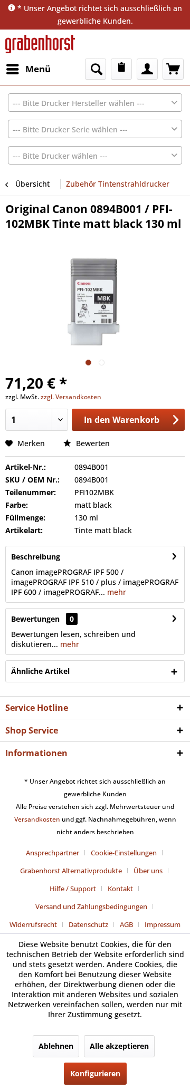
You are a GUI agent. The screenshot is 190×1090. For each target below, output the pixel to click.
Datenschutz (88, 924)
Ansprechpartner (52, 852)
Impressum (162, 924)
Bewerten (92, 443)
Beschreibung (35, 557)
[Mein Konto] (147, 69)
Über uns (148, 870)
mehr (115, 592)
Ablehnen (56, 1046)
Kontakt (120, 888)
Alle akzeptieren (119, 1046)
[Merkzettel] (121, 69)
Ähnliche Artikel (40, 671)
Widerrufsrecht (33, 924)
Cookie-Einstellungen (124, 852)
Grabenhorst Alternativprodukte (71, 870)
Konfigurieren (95, 1073)
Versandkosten (37, 819)
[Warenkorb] (173, 69)
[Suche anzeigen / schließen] (95, 69)
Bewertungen (35, 619)
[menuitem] (28, 69)
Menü (38, 69)
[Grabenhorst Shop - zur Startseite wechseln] (40, 44)
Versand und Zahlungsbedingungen (91, 906)
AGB (126, 924)
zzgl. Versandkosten (71, 396)
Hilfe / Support (73, 888)
